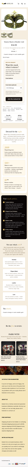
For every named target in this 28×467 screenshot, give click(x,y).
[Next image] (25, 19)
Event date (11, 85)
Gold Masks (11, 109)
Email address (9, 78)
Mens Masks (11, 110)
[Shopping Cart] (18, 3)
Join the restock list (14, 99)
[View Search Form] (21, 3)
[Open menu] (24, 4)
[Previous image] (3, 19)
